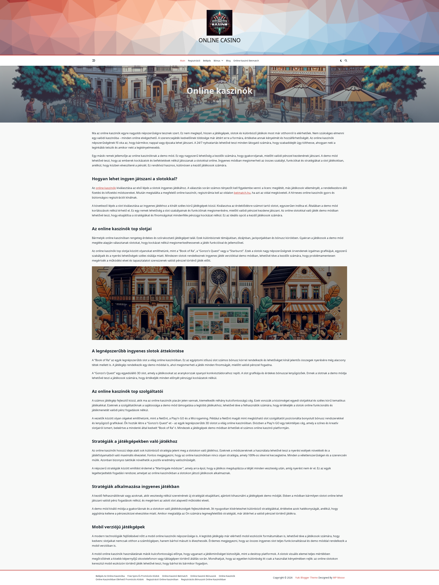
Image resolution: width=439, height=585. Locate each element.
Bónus (217, 60)
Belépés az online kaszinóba (110, 575)
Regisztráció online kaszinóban (162, 579)
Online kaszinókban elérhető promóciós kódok (120, 579)
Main (182, 60)
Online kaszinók (227, 575)
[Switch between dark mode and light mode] (341, 60)
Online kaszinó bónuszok (203, 575)
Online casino (220, 40)
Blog (228, 60)
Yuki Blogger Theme (306, 577)
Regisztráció (194, 60)
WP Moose (339, 577)
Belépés (207, 60)
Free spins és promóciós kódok (143, 575)
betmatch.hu (242, 193)
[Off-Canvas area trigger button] (94, 61)
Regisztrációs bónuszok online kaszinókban (203, 579)
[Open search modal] (346, 60)
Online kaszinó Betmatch (246, 60)
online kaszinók (106, 188)
